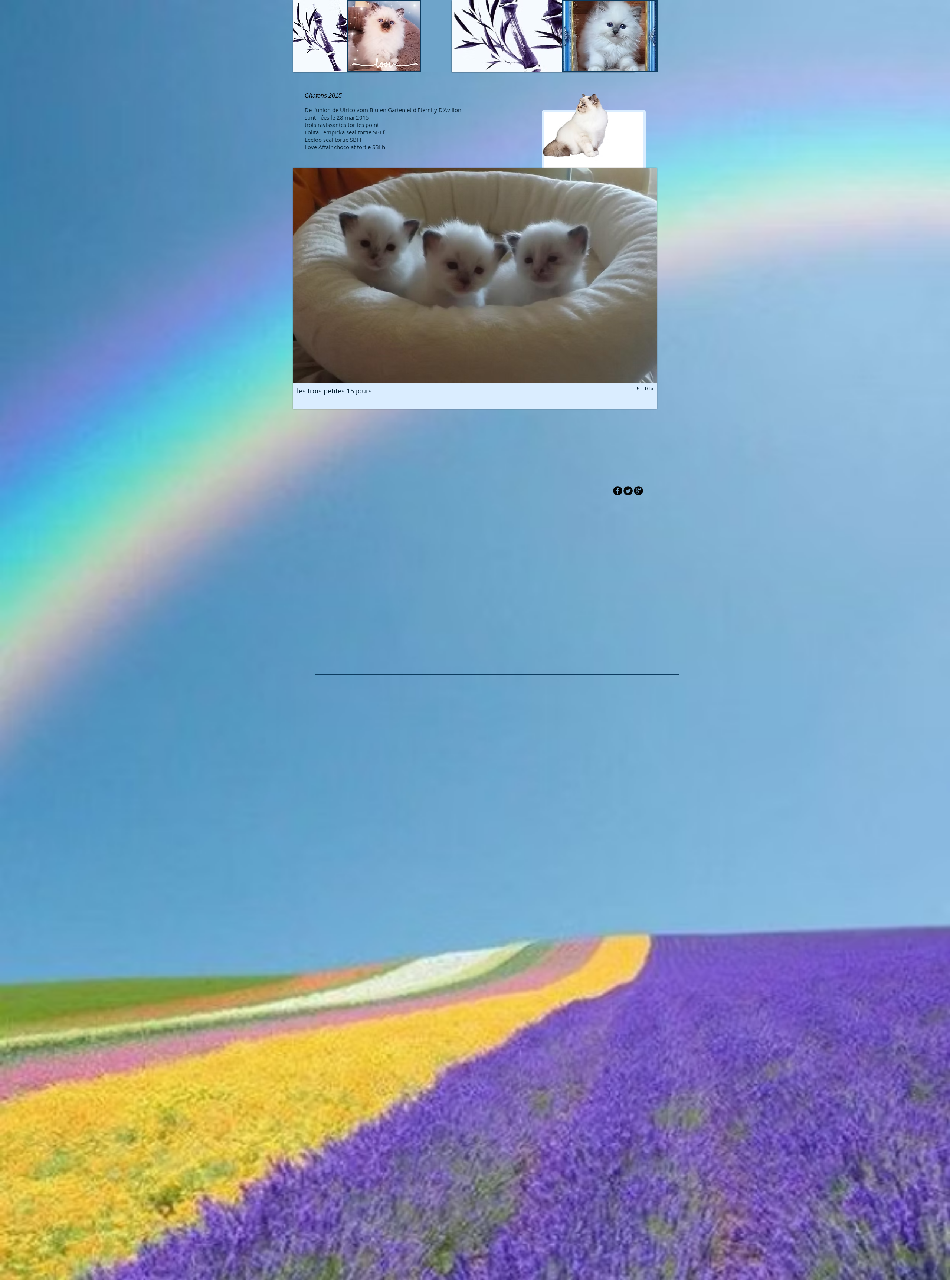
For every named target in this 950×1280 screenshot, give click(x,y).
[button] (475, 288)
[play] (638, 388)
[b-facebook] (617, 490)
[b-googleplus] (638, 490)
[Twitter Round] (628, 490)
